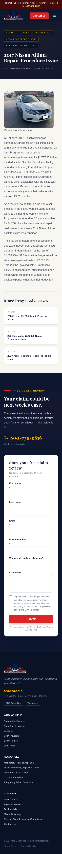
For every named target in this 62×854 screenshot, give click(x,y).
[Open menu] (54, 15)
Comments (15, 572)
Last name (15, 504)
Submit (31, 619)
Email (12, 522)
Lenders (8, 731)
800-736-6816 (33, 6)
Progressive (43, 33)
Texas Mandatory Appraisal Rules (21, 767)
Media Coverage (12, 814)
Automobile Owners (14, 721)
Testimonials (10, 809)
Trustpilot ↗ (32, 703)
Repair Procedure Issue (21, 39)
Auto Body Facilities (14, 726)
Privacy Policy (36, 627)
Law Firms (9, 745)
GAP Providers (11, 735)
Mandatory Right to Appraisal (19, 762)
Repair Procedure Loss (21, 45)
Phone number (17, 541)
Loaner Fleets (11, 740)
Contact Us (39, 15)
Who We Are (10, 799)
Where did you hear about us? (26, 558)
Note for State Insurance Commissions (24, 819)
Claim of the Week (17, 33)
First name (15, 485)
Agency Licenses (13, 804)
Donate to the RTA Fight (16, 772)
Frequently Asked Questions (18, 782)
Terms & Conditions (29, 846)
